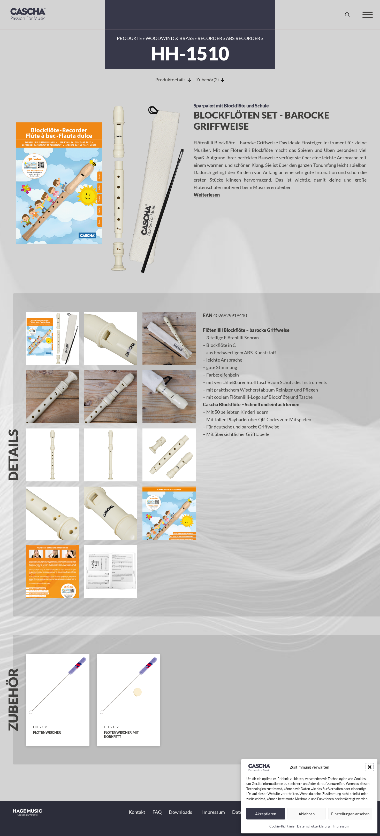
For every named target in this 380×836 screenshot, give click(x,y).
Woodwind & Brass (170, 38)
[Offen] (367, 15)
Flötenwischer (47, 732)
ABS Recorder (243, 38)
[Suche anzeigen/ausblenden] (347, 15)
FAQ (157, 812)
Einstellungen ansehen (350, 813)
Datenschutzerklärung (313, 826)
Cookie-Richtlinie (281, 826)
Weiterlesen (207, 195)
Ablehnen (307, 813)
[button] (369, 767)
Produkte (129, 38)
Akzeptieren (265, 813)
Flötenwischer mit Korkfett (121, 734)
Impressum (341, 826)
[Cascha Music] (28, 21)
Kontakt (137, 812)
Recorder (209, 38)
